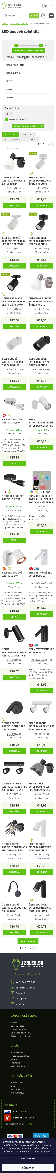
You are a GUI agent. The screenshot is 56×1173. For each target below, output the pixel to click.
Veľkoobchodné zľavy (21, 1066)
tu (49, 1151)
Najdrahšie (28, 135)
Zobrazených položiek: (28, 126)
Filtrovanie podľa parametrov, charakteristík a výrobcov (27, 58)
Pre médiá (15, 1062)
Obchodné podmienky (21, 1032)
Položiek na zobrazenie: (29, 50)
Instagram (21, 998)
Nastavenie (28, 1158)
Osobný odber (17, 1025)
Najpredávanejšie (12, 140)
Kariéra (14, 1059)
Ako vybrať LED (17, 1092)
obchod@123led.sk (25, 987)
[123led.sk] (12, 5)
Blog (13, 1085)
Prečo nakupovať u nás (21, 1055)
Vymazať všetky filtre (17, 119)
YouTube (20, 1004)
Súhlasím (28, 1168)
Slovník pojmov (18, 1082)
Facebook (21, 993)
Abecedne (31, 140)
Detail (14, 463)
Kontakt (14, 1022)
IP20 (8, 113)
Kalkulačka (15, 1089)
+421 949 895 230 (25, 982)
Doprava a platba (18, 1029)
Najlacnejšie (10, 135)
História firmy (17, 1052)
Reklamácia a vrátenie (21, 1036)
